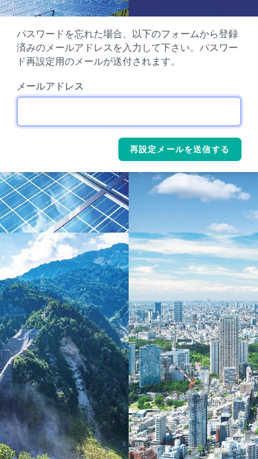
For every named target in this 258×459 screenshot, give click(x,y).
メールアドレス (50, 86)
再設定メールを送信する (180, 149)
